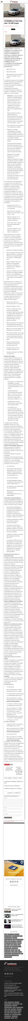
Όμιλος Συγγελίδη (8, 936)
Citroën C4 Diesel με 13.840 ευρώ (12, 785)
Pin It (6, 31)
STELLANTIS (13, 941)
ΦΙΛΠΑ (13, 951)
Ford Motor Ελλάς (19, 939)
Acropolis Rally (14, 948)
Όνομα (5, 807)
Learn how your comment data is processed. (14, 821)
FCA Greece (17, 934)
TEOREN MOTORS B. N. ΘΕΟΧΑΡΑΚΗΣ (11, 955)
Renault (19, 951)
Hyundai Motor (7, 950)
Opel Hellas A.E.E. (8, 953)
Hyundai (15, 944)
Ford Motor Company (8, 939)
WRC (12, 944)
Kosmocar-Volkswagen (16, 946)
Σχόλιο (5, 798)
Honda (8, 944)
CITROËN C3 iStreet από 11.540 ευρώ (13, 788)
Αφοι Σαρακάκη (7, 951)
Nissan (6, 941)
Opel (9, 941)
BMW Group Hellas (8, 937)
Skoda (19, 944)
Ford (21, 936)
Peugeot (12, 950)
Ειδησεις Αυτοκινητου (12, 19)
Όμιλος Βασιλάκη (16, 936)
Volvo (16, 951)
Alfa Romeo (19, 941)
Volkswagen (7, 946)
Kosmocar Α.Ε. (10, 934)
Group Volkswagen (8, 957)
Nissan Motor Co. (8, 948)
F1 (10, 946)
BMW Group (15, 937)
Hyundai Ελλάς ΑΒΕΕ (16, 953)
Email (5, 810)
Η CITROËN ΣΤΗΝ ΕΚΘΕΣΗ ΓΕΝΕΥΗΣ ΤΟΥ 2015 (13, 782)
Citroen (11, 764)
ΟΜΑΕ (6, 934)
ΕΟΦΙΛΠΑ (19, 943)
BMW (14, 939)
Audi (19, 950)
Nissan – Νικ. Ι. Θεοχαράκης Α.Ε (10, 943)
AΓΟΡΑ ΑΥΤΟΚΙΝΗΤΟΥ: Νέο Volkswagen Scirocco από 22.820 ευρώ (19, 771)
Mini (16, 950)
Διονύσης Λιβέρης (9, 26)
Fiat (5, 944)
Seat (22, 953)
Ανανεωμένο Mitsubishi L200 (9, 769)
